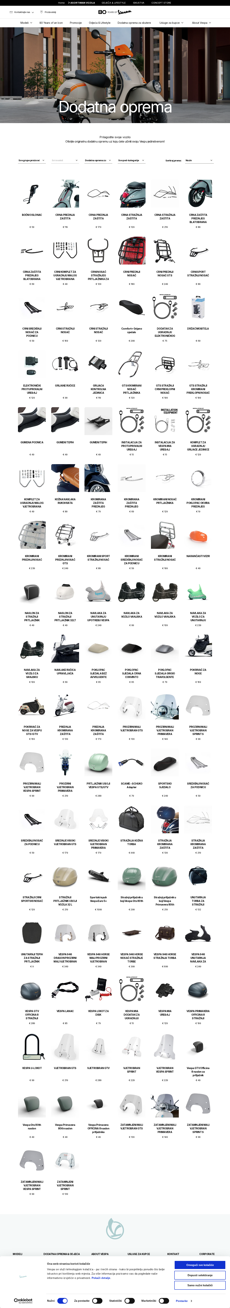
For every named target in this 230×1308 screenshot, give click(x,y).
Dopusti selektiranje (200, 1275)
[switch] (97, 1301)
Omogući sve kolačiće (200, 1264)
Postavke (182, 1300)
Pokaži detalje (101, 1277)
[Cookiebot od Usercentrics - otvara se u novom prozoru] (23, 1301)
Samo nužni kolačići (200, 1285)
